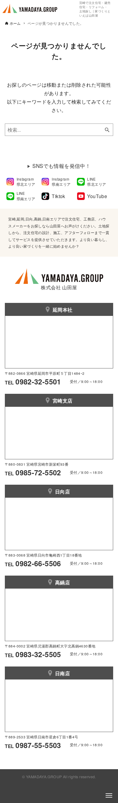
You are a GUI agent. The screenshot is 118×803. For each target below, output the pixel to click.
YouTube (97, 196)
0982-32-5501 (38, 382)
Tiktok (58, 196)
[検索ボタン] (107, 130)
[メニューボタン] (109, 795)
